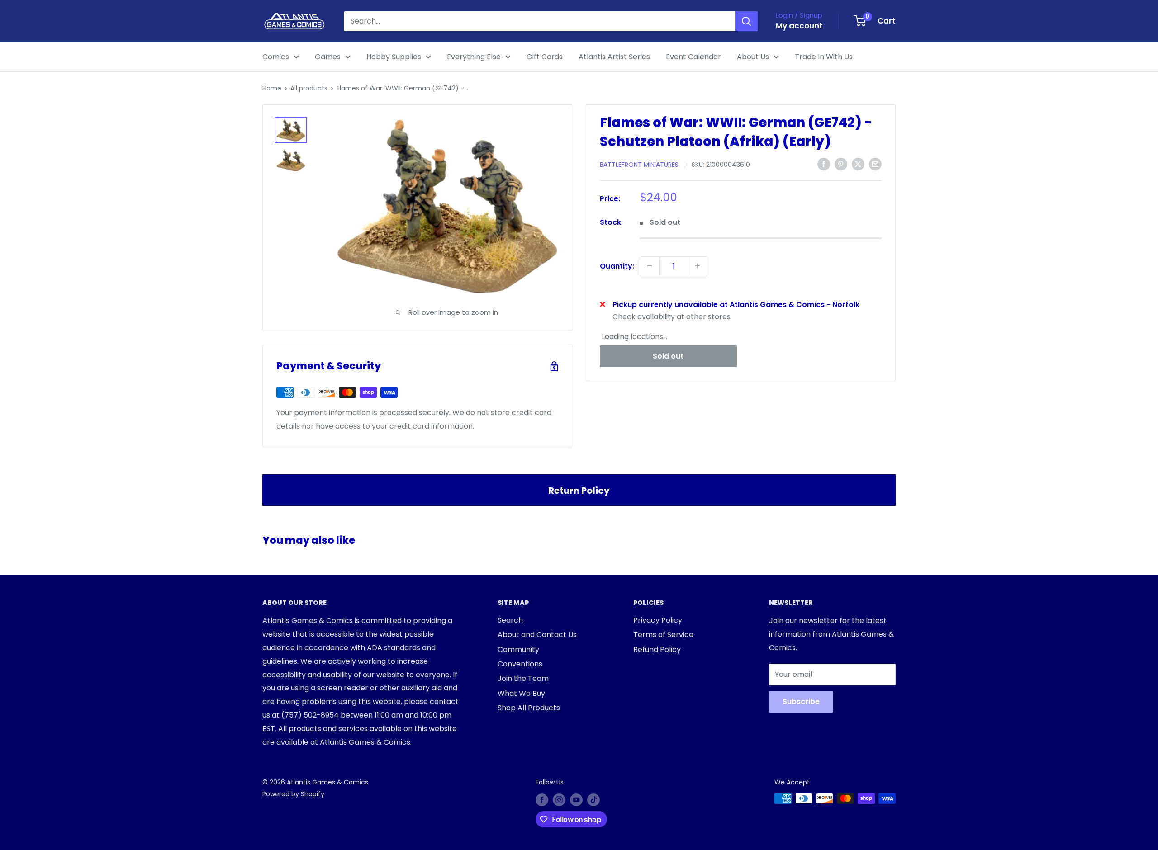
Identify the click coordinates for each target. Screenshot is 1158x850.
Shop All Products (529, 708)
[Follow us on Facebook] (542, 799)
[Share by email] (875, 163)
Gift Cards (545, 57)
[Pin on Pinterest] (841, 163)
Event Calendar (693, 57)
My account (799, 25)
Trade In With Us (824, 57)
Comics (275, 57)
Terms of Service (663, 634)
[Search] (746, 21)
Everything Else (474, 57)
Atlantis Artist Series (614, 57)
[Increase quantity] (697, 265)
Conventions (520, 664)
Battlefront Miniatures (639, 164)
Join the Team (523, 678)
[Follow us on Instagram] (559, 799)
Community (518, 649)
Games (328, 57)
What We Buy (521, 693)
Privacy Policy (657, 620)
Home (271, 88)
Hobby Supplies (393, 57)
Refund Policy (657, 649)
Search (510, 620)
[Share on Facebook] (823, 163)
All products (308, 88)
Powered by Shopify (293, 793)
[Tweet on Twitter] (858, 163)
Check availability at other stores (671, 317)
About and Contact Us (537, 634)
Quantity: (617, 265)
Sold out (668, 356)
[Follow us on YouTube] (576, 799)
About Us (753, 57)
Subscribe (801, 701)
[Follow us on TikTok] (593, 799)
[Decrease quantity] (649, 265)
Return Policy (579, 490)
